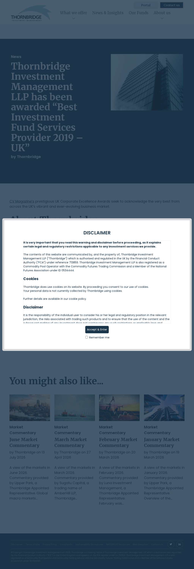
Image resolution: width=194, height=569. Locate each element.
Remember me (99, 337)
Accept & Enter (97, 329)
